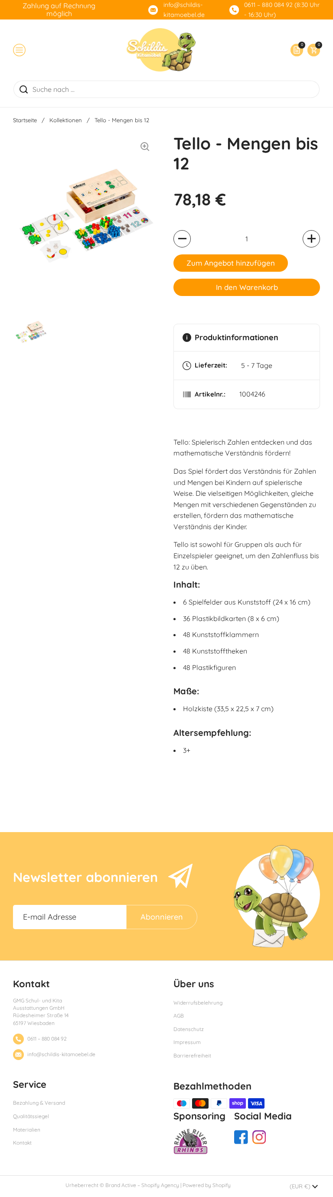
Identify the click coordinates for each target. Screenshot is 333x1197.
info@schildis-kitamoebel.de (184, 10)
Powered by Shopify (207, 1185)
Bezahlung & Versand (39, 1102)
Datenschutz (188, 1029)
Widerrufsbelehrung (197, 1002)
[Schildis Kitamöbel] (161, 50)
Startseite (25, 120)
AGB (178, 1015)
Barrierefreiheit (192, 1055)
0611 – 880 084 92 (47, 1038)
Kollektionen (65, 120)
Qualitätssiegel (31, 1116)
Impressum (187, 1042)
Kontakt (22, 1142)
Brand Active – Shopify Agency (142, 1185)
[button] (311, 50)
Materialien (26, 1129)
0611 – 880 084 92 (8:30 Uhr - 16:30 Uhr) (282, 10)
